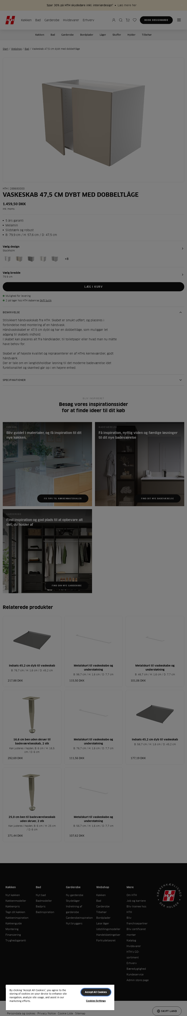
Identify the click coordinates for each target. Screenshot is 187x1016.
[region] (60, 997)
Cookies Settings (96, 1000)
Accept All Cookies (96, 992)
